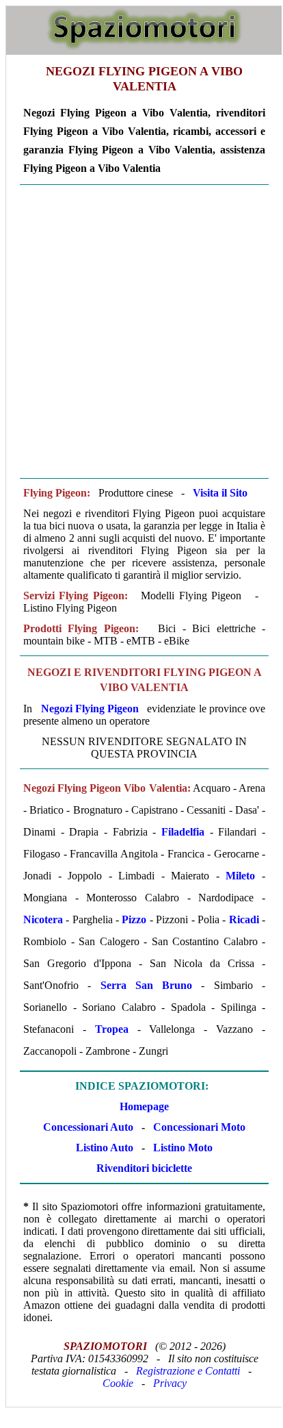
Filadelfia (182, 832)
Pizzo (134, 919)
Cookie (118, 1383)
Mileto (240, 875)
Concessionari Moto (197, 1127)
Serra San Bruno (146, 985)
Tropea (112, 1029)
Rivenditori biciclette (144, 1168)
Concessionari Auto (88, 1127)
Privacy (170, 1383)
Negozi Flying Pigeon (90, 708)
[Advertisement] (141, 331)
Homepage (144, 1106)
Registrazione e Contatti (188, 1371)
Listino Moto (183, 1147)
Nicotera (43, 919)
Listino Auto (104, 1147)
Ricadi (244, 919)
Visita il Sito (220, 493)
